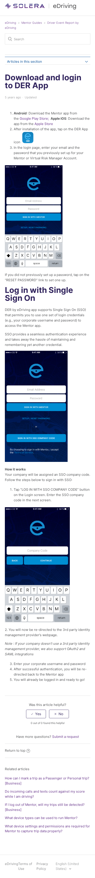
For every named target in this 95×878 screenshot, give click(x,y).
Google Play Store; (34, 118)
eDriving (10, 22)
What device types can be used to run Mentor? (41, 818)
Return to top (15, 750)
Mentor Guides (31, 22)
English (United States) (67, 866)
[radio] (36, 714)
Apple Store (43, 124)
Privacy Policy (42, 866)
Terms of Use (25, 866)
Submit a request (65, 737)
